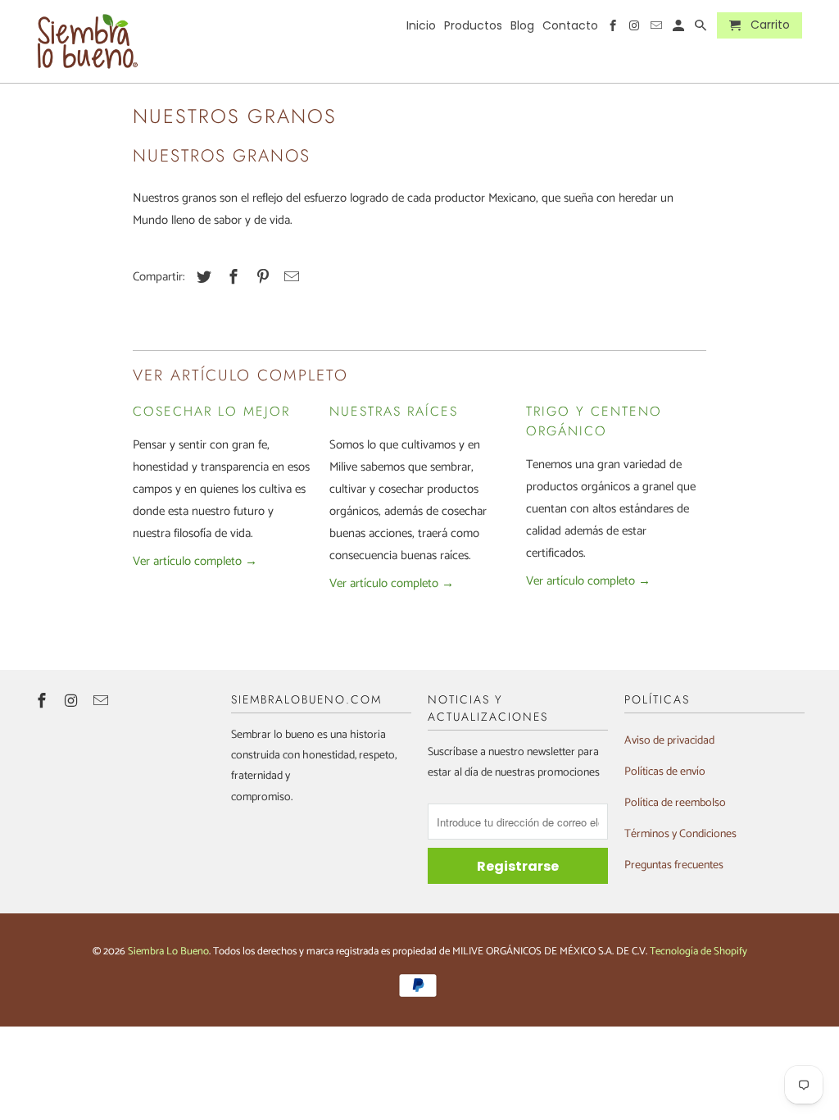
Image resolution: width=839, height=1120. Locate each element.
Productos (473, 26)
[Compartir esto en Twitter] (201, 278)
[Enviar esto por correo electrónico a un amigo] (289, 278)
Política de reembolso (675, 803)
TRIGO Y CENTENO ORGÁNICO (594, 421)
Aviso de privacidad (669, 740)
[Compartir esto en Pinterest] (260, 278)
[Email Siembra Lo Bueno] (102, 702)
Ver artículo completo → (195, 561)
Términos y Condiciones (680, 834)
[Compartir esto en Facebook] (231, 278)
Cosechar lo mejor (211, 411)
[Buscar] (702, 29)
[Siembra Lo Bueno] (87, 41)
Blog (522, 26)
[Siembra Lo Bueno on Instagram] (73, 702)
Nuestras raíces (393, 411)
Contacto (570, 26)
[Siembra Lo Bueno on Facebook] (43, 702)
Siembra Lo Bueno (168, 951)
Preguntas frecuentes (673, 865)
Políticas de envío (664, 772)
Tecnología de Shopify (698, 951)
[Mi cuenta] (680, 29)
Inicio (421, 26)
